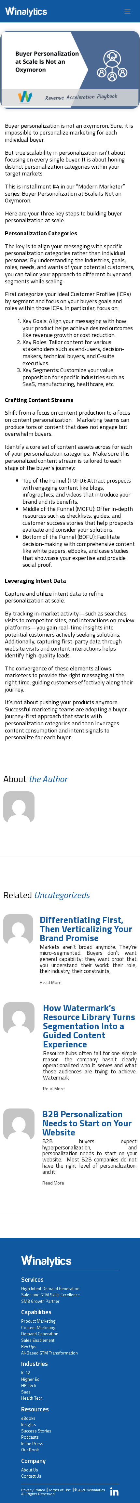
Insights (28, 1424)
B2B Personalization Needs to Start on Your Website (87, 1123)
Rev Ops (28, 1346)
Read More (51, 982)
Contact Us (31, 1476)
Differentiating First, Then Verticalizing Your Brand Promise (86, 929)
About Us (29, 1470)
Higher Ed (30, 1379)
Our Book (30, 1449)
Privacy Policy (33, 1490)
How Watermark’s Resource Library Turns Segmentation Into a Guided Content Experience (89, 1026)
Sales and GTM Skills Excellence (50, 1294)
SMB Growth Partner (40, 1301)
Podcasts (30, 1437)
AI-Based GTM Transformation (49, 1353)
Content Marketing (38, 1327)
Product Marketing (38, 1321)
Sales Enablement (37, 1340)
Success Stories (36, 1431)
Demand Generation (39, 1333)
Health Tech (32, 1398)
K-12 (25, 1372)
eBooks (28, 1418)
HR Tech (28, 1385)
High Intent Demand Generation (50, 1288)
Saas (26, 1392)
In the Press (32, 1443)
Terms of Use (59, 1490)
